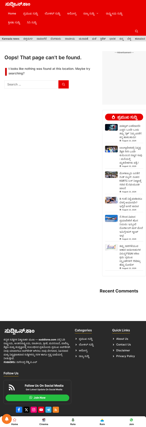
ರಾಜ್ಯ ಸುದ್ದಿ (88, 13)
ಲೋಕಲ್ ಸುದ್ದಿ (52, 13)
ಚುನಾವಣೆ (83, 38)
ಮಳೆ (94, 38)
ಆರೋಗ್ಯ (71, 13)
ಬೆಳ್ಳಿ (129, 38)
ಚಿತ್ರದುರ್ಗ (28, 38)
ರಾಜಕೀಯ (70, 38)
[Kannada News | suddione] (17, 4)
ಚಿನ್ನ (121, 38)
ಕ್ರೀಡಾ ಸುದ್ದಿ (14, 22)
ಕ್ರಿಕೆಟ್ (103, 38)
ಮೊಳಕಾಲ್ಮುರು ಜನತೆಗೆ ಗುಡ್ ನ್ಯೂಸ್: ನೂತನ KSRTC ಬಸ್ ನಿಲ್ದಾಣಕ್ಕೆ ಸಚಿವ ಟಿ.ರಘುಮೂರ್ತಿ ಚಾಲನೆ (130, 181)
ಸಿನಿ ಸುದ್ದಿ (31, 22)
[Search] (63, 84)
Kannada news (10, 38)
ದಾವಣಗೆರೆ (42, 38)
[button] (137, 31)
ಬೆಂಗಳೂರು (56, 38)
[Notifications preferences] (7, 419)
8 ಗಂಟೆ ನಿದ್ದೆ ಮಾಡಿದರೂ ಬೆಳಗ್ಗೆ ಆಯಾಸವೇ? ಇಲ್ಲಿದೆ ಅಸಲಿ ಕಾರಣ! (130, 202)
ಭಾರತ (113, 38)
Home (12, 13)
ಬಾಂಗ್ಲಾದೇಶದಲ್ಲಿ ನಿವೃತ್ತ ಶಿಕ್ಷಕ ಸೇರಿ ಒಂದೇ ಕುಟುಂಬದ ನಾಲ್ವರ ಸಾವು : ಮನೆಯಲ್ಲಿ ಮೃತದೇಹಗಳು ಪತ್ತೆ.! (130, 155)
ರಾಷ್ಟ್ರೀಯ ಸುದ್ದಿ (114, 13)
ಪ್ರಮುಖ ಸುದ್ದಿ (30, 13)
